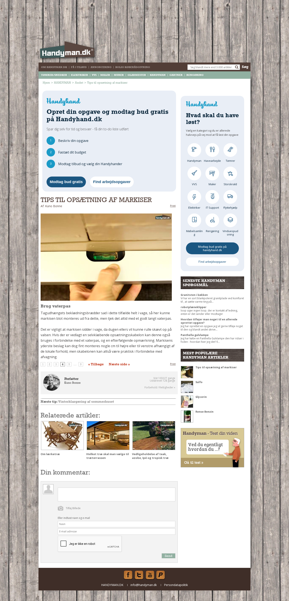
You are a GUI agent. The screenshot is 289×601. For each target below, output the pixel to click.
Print (173, 206)
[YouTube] (150, 575)
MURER (119, 74)
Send (168, 555)
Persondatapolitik (176, 585)
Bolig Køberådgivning (132, 67)
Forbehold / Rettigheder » (159, 387)
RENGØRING (195, 74)
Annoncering (101, 67)
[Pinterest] (161, 575)
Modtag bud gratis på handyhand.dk (212, 248)
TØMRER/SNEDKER (54, 74)
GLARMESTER (137, 74)
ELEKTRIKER (79, 74)
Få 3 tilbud (79, 67)
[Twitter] (139, 575)
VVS (94, 74)
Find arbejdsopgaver (112, 182)
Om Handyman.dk (54, 67)
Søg (245, 66)
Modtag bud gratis (66, 182)
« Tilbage (96, 364)
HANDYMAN (158, 74)
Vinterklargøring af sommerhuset (86, 402)
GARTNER (176, 74)
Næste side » (119, 364)
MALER (105, 74)
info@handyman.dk (144, 585)
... (75, 364)
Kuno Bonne (72, 382)
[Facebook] (128, 575)
